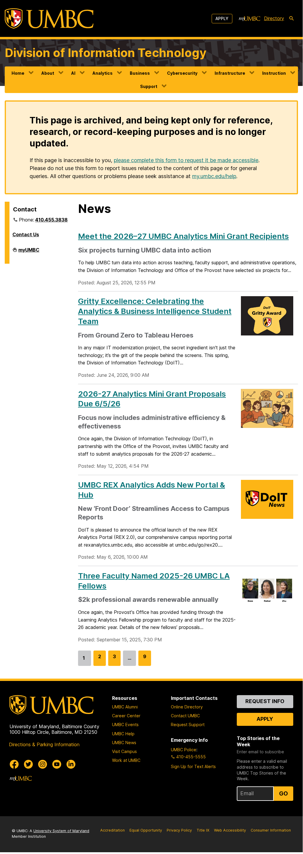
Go (283, 793)
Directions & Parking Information (44, 744)
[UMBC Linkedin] (70, 764)
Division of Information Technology (105, 52)
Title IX (203, 830)
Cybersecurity (182, 73)
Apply (222, 18)
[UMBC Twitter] (28, 764)
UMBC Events (125, 724)
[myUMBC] (249, 18)
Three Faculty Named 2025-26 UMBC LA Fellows (154, 580)
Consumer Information (271, 830)
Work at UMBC (126, 760)
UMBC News (124, 742)
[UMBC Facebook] (14, 764)
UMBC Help (123, 733)
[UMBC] (49, 18)
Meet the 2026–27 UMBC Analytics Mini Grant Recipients (183, 236)
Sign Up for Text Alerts (193, 766)
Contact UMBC (185, 715)
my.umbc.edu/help (214, 176)
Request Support (188, 724)
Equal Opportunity (145, 830)
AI (73, 73)
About (47, 73)
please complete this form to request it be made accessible (186, 160)
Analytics (103, 73)
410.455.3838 (51, 220)
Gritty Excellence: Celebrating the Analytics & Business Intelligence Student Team (154, 311)
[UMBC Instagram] (42, 764)
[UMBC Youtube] (56, 764)
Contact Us (25, 234)
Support (148, 86)
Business (140, 73)
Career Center (126, 715)
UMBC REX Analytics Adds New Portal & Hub (151, 489)
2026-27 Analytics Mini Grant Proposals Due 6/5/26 (152, 398)
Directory (274, 18)
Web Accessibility (230, 830)
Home (18, 73)
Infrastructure (230, 73)
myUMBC (28, 252)
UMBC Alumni (125, 706)
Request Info (264, 701)
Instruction (274, 73)
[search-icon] (291, 18)
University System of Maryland (61, 831)
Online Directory (187, 706)
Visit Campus (124, 751)
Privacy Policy (179, 830)
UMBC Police (183, 749)
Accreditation (112, 830)
